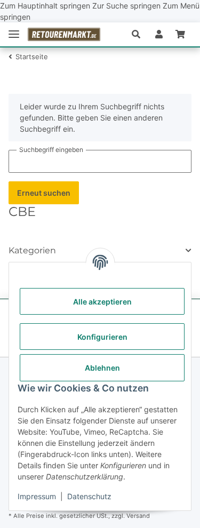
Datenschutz (89, 496)
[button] (140, 34)
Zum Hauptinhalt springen (46, 5)
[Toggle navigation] (14, 34)
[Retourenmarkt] (64, 35)
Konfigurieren (102, 336)
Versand (138, 515)
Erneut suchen (43, 192)
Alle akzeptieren (102, 301)
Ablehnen (102, 367)
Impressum (37, 496)
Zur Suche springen (127, 5)
